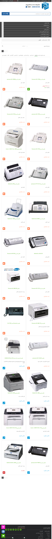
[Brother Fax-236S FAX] (38, 242)
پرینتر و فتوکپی (46, 25)
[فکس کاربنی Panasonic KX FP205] (13, 242)
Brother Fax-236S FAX (38, 253)
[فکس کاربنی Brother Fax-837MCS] (38, 207)
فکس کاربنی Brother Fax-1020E (14, 219)
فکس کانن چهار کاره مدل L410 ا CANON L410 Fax (14, 358)
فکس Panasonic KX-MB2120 (13, 288)
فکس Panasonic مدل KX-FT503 (14, 323)
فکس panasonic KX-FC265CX (38, 358)
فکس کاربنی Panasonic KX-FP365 (38, 149)
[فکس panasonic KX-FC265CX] (38, 347)
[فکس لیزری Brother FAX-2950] (13, 382)
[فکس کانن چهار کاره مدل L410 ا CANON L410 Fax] (13, 347)
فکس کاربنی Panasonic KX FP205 (13, 253)
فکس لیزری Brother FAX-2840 (38, 393)
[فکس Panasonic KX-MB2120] (13, 277)
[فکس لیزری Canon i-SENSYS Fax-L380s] (13, 138)
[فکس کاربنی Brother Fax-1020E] (13, 207)
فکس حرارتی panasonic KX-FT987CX (38, 463)
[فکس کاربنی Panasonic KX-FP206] (38, 68)
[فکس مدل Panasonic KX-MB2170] (38, 312)
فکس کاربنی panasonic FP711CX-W (38, 184)
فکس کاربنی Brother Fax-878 (13, 184)
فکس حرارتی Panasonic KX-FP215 (38, 288)
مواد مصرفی (47, 23)
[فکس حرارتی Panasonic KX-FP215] (38, 277)
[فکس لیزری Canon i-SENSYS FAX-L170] (38, 416)
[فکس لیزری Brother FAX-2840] (38, 382)
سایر (34, 1)
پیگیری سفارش (44, 1)
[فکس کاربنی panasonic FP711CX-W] (38, 172)
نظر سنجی (38, 1)
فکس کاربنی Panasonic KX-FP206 (38, 79)
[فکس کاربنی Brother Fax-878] (13, 172)
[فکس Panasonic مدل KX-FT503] (13, 312)
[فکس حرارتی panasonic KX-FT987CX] (38, 451)
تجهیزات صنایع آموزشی (45, 34)
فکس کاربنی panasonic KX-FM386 (14, 79)
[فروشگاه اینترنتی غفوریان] (37, 6)
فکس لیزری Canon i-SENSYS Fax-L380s (14, 149)
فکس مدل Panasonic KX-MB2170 (38, 323)
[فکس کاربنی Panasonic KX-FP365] (38, 138)
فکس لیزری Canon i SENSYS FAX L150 (13, 428)
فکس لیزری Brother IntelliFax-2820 (14, 463)
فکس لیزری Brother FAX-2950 (14, 393)
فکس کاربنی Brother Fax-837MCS (38, 219)
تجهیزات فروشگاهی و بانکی (44, 32)
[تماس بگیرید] (4, 368)
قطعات (47, 27)
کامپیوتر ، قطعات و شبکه (44, 36)
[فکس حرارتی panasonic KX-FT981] (38, 103)
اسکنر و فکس (46, 29)
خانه (49, 1)
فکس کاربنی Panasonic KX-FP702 (13, 114)
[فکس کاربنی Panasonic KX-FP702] (13, 103)
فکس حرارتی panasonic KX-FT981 (38, 114)
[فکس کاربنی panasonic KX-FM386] (13, 68)
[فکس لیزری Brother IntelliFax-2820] (13, 451)
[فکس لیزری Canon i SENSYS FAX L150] (13, 416)
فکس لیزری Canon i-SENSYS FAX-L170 (38, 428)
